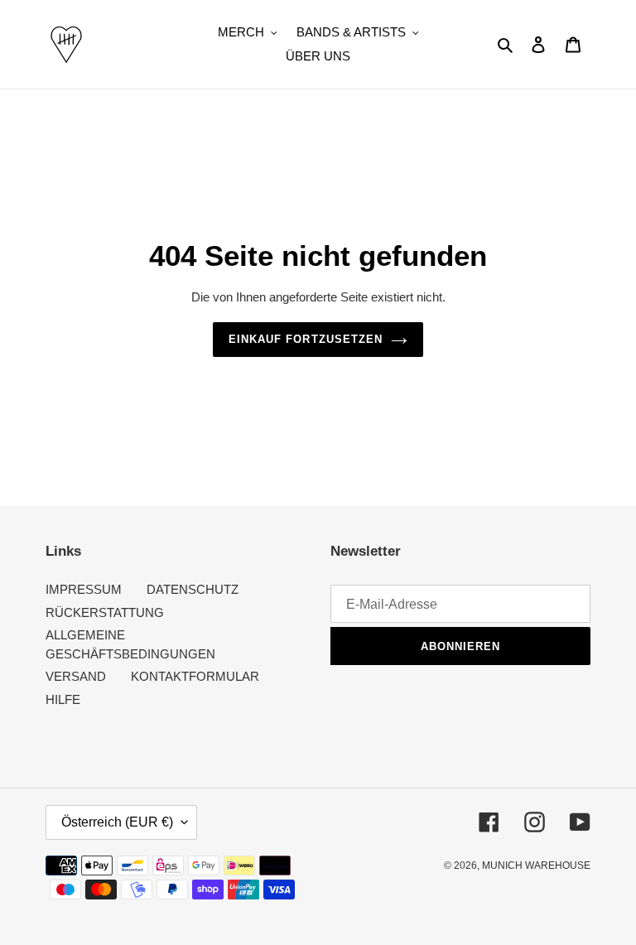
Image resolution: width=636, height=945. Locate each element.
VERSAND (76, 676)
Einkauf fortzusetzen (306, 339)
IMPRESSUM (84, 589)
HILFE (63, 699)
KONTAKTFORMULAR (195, 676)
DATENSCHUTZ (192, 589)
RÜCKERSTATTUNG (105, 612)
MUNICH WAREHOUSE (536, 865)
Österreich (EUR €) (117, 822)
